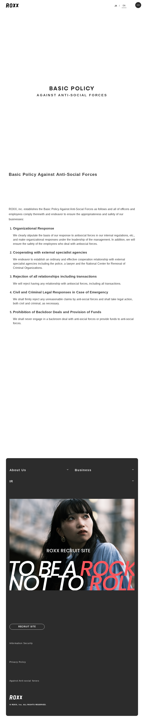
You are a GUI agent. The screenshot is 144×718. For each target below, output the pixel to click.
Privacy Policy (17, 662)
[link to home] (12, 5)
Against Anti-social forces (24, 681)
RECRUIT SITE (27, 626)
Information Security (21, 643)
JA (115, 6)
